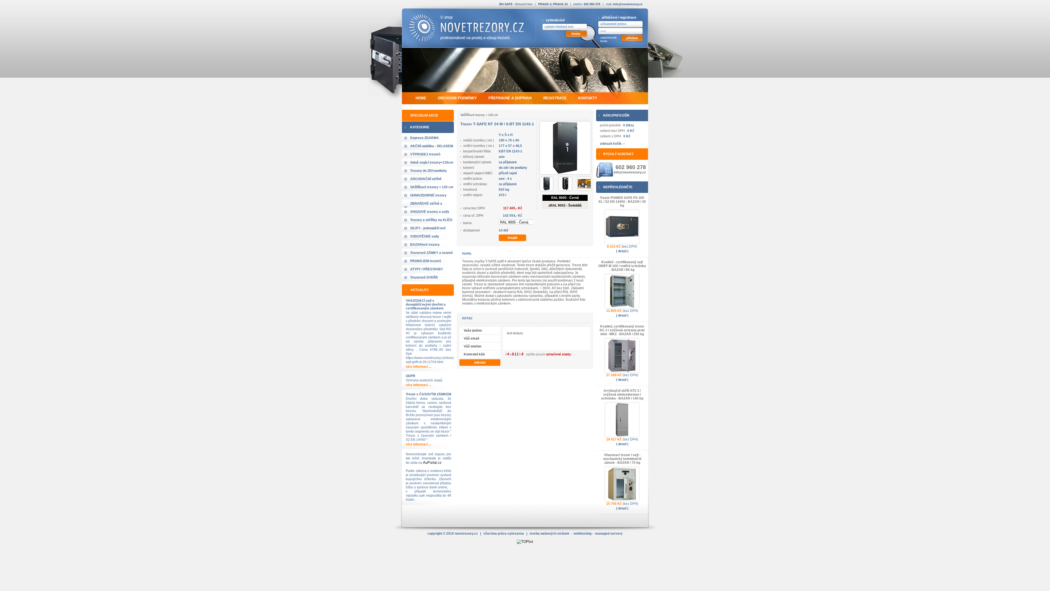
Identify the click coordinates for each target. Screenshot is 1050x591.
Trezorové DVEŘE (424, 277)
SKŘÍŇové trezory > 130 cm (431, 187)
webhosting (582, 533)
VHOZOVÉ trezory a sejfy (429, 212)
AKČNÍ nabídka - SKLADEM (431, 146)
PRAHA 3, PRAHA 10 (553, 4)
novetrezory (466, 533)
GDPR (410, 376)
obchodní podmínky (457, 98)
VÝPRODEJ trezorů (425, 154)
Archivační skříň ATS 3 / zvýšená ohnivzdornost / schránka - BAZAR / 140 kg (622, 394)
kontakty (587, 98)
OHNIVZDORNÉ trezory (428, 195)
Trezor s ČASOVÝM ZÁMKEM (428, 394)
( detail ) (622, 251)
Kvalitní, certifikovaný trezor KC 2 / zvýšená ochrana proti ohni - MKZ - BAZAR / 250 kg (622, 330)
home (421, 98)
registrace (628, 17)
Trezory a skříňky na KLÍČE (431, 220)
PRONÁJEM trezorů (425, 261)
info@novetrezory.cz (628, 4)
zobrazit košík (611, 144)
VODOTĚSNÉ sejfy (424, 236)
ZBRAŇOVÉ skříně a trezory (426, 207)
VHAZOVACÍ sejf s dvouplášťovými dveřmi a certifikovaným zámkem (426, 304)
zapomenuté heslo (608, 39)
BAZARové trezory (425, 245)
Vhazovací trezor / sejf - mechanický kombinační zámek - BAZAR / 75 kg (622, 459)
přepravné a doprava (510, 98)
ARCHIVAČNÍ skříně (426, 179)
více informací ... (418, 367)
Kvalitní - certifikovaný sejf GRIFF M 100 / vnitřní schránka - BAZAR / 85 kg (622, 266)
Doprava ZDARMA (424, 138)
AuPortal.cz (432, 462)
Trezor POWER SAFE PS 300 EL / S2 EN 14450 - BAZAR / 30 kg (622, 201)
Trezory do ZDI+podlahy (428, 171)
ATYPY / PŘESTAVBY (426, 269)
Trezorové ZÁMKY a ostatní (431, 253)
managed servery (609, 533)
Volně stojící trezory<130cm (431, 162)
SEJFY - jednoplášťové (428, 228)
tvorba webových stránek (549, 533)
